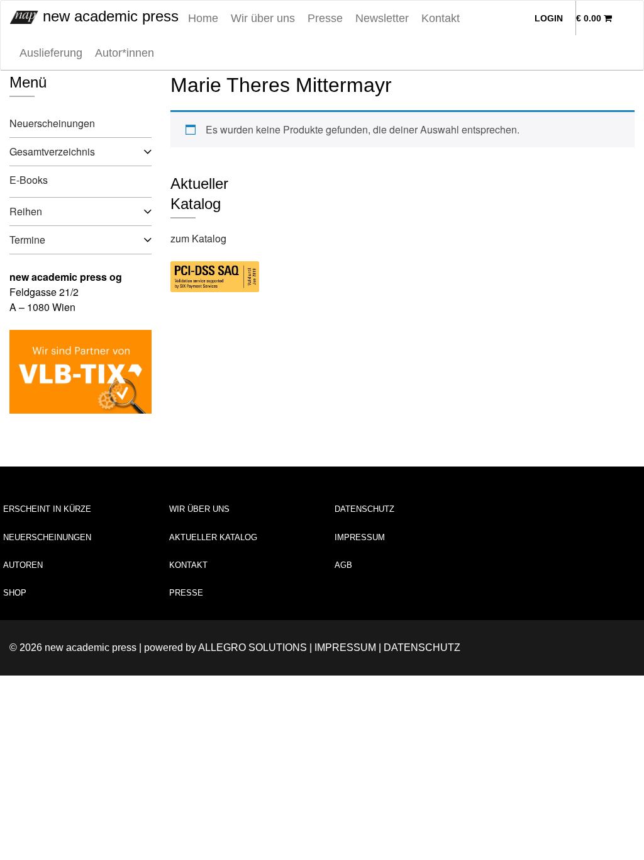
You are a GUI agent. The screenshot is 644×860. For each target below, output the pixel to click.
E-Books (28, 180)
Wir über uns (263, 18)
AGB (343, 565)
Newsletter (382, 18)
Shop (14, 592)
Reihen (25, 211)
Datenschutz (364, 509)
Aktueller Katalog (213, 537)
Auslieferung (50, 53)
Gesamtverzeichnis (52, 151)
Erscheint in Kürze (47, 509)
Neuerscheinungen (52, 123)
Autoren (23, 565)
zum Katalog (198, 238)
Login (549, 18)
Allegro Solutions (252, 647)
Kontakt (440, 18)
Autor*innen (124, 53)
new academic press (108, 16)
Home (203, 18)
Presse (325, 18)
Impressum (360, 537)
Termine (27, 239)
